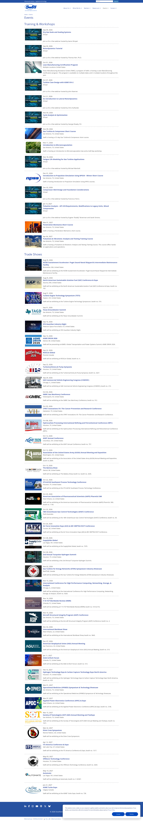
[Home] (31, 7)
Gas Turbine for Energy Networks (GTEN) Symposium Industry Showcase (72, 569)
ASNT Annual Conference (53, 438)
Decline (132, 814)
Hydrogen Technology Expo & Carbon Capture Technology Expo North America (74, 672)
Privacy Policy (111, 810)
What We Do (77, 8)
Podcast (41, 806)
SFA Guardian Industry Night (54, 324)
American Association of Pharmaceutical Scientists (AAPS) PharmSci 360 (72, 496)
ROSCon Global (49, 352)
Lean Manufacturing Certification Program (60, 65)
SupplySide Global (50, 540)
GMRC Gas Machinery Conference (56, 394)
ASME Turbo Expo (50, 787)
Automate (47, 773)
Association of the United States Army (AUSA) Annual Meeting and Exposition (74, 452)
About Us (66, 8)
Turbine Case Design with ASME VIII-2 (58, 82)
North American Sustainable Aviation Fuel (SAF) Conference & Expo (70, 280)
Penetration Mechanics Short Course (58, 225)
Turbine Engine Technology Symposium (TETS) (61, 295)
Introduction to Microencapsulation (57, 145)
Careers (112, 8)
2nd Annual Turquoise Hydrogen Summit (59, 554)
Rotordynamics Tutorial (52, 48)
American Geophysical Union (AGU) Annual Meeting (64, 643)
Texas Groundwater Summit (54, 310)
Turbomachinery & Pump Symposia (57, 367)
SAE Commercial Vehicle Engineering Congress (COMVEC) (66, 380)
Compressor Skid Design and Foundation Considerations (66, 190)
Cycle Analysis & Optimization (55, 115)
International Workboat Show (55, 629)
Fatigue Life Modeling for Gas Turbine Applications (63, 159)
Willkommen (38, 819)
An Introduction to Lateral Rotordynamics (60, 99)
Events (105, 8)
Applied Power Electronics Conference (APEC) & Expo (64, 701)
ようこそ (47, 819)
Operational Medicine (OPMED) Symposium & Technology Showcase (70, 687)
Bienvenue (28, 819)
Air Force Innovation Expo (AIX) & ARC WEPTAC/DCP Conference (69, 526)
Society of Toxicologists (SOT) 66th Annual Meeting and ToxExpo (69, 715)
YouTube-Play (37, 806)
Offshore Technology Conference (56, 759)
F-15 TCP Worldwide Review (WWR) (57, 601)
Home (26, 14)
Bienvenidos (56, 819)
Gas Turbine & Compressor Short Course (59, 131)
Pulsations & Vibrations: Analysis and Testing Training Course (68, 239)
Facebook (29, 806)
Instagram (33, 806)
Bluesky (49, 806)
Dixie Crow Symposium (52, 730)
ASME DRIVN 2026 (50, 338)
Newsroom (96, 8)
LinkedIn (25, 806)
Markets (86, 8)
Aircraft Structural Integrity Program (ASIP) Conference (65, 615)
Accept (118, 814)
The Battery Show (50, 468)
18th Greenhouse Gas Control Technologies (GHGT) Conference (68, 512)
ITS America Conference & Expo (56, 744)
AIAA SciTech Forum (51, 658)
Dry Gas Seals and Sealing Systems (57, 32)
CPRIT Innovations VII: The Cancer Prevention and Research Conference (72, 408)
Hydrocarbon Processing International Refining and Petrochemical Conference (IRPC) (78, 423)
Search (116, 1)
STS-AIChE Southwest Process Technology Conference (64, 482)
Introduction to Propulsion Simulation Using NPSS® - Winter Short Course (73, 175)
